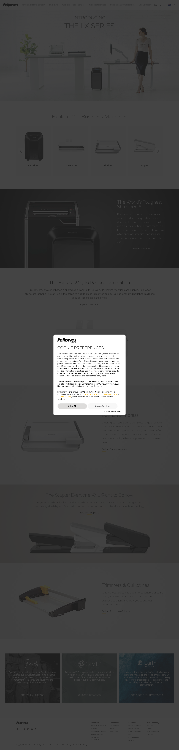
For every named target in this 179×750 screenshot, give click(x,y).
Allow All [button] (72, 406)
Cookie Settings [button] (102, 406)
